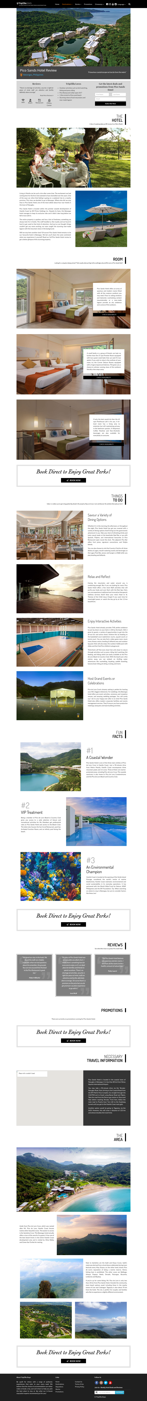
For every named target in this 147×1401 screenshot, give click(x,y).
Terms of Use (79, 1384)
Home (57, 4)
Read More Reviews (46, 95)
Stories (77, 4)
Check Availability (109, 314)
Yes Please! (119, 1392)
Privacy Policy (79, 1387)
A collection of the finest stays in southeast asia (32, 5)
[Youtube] (113, 4)
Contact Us (78, 1382)
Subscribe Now (110, 104)
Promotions (88, 4)
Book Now (74, 480)
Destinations (66, 4)
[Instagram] (110, 4)
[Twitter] (116, 4)
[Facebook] (107, 4)
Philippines (38, 74)
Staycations (59, 1387)
